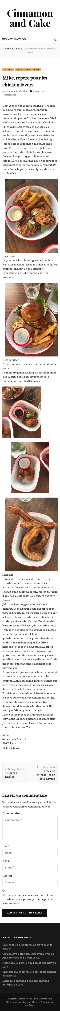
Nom (5, 846)
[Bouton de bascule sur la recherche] (55, 40)
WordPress (29, 1005)
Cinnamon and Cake (30, 17)
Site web (7, 875)
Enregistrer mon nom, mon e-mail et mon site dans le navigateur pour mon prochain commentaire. (29, 899)
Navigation (16, 39)
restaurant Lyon (27, 69)
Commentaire (11, 813)
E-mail (6, 860)
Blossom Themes (31, 1002)
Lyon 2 (8, 69)
